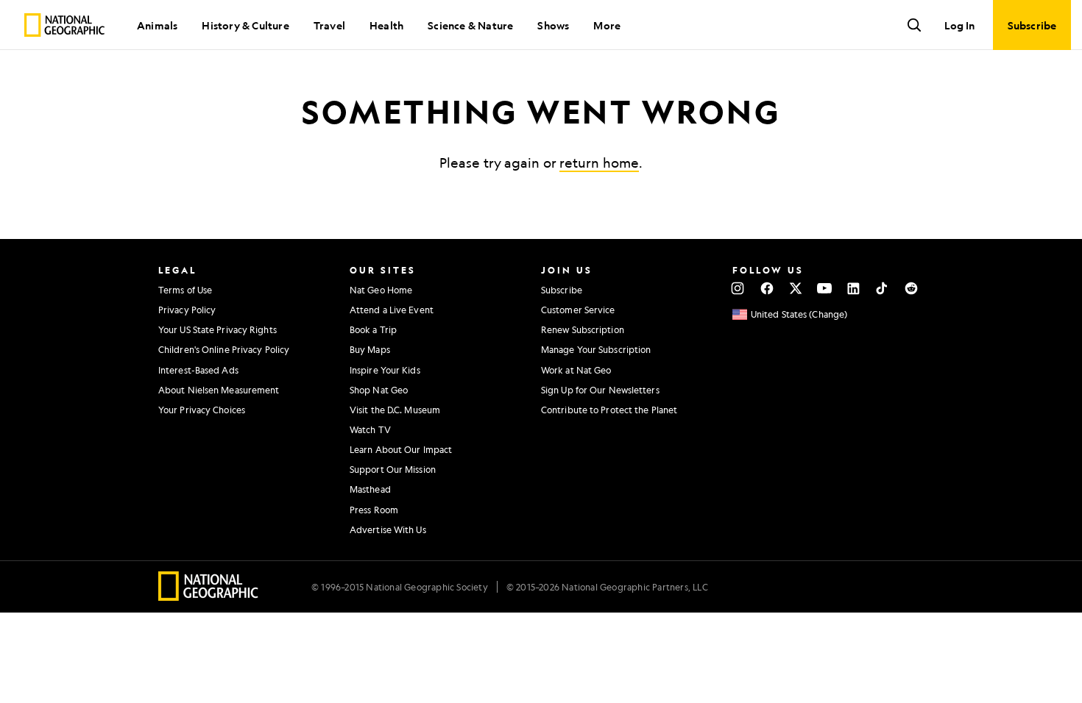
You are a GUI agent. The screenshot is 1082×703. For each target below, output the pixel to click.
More (606, 25)
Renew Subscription (582, 329)
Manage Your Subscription (596, 349)
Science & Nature (470, 25)
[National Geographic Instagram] (738, 288)
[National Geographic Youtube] (825, 288)
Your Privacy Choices (201, 409)
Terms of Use (185, 290)
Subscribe (561, 290)
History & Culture (245, 25)
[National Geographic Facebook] (766, 288)
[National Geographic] (64, 25)
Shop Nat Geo (379, 390)
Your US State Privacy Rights (217, 329)
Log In (959, 25)
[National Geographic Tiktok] (882, 288)
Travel (329, 25)
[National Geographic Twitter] (795, 288)
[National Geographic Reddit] (911, 288)
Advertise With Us (388, 529)
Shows (553, 25)
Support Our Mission (393, 469)
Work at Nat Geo (576, 370)
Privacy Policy (187, 309)
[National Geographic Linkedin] (853, 288)
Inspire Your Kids (385, 370)
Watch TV (370, 429)
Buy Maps (370, 349)
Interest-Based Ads (198, 370)
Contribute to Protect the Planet (609, 409)
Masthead (370, 489)
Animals (157, 25)
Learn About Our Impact (401, 449)
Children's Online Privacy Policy (223, 349)
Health (386, 25)
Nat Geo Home (381, 290)
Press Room (374, 509)
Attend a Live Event (392, 309)
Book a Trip (373, 329)
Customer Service (578, 309)
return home (599, 162)
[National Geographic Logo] (208, 596)
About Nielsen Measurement (219, 390)
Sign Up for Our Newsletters (600, 390)
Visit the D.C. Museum (395, 409)
